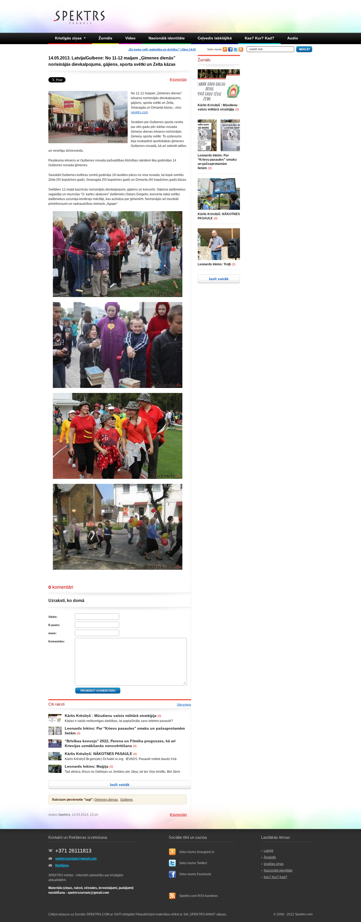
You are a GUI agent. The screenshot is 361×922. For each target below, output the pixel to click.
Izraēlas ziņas (274, 864)
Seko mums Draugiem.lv (196, 852)
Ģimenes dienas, (106, 799)
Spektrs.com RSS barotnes (198, 896)
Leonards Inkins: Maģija (86, 766)
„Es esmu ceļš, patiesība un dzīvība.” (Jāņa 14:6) (162, 49)
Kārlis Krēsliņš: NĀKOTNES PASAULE (98, 754)
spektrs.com (139, 112)
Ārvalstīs (270, 857)
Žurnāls (105, 38)
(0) (159, 715)
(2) (233, 264)
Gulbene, (126, 799)
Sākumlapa (184, 704)
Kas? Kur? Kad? (259, 38)
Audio (292, 38)
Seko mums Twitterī (193, 863)
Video (130, 38)
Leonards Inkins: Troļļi (214, 264)
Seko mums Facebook (195, 874)
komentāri (178, 79)
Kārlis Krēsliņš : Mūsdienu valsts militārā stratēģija (110, 715)
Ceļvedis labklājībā (215, 38)
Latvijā (268, 850)
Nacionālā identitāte (167, 38)
